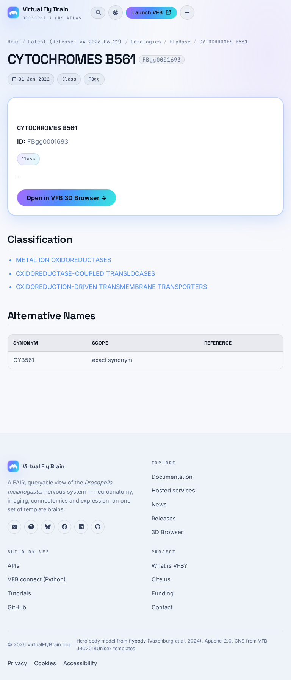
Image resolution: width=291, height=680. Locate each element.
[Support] (14, 527)
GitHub (17, 607)
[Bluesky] (48, 527)
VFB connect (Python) (37, 579)
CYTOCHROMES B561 (223, 42)
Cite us (161, 579)
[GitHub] (98, 527)
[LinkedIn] (81, 527)
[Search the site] (98, 12)
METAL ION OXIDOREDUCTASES (63, 260)
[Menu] (187, 12)
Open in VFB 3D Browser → (66, 198)
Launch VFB (147, 12)
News (159, 504)
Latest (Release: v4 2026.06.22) (75, 42)
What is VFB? (169, 565)
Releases (164, 518)
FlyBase (180, 42)
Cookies (45, 663)
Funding (163, 593)
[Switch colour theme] (115, 12)
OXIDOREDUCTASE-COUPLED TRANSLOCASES (85, 273)
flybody (137, 641)
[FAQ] (31, 527)
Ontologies (146, 42)
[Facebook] (64, 527)
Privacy (17, 663)
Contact (162, 607)
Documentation (172, 477)
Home (14, 42)
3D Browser (167, 532)
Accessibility (80, 663)
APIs (13, 565)
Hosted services (173, 490)
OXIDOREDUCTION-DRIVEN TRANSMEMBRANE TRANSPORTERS (111, 286)
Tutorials (19, 593)
